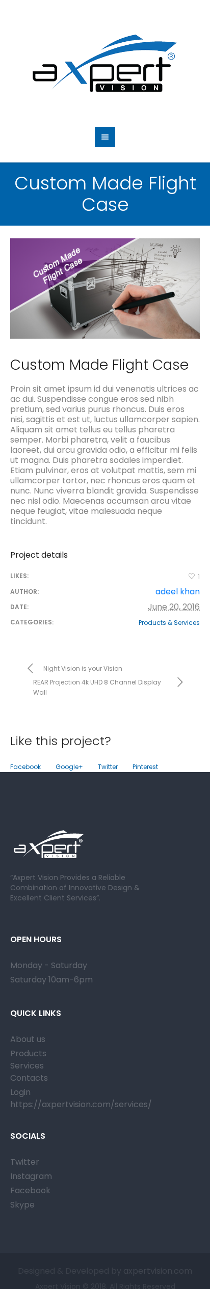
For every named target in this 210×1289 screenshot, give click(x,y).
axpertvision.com (156, 1271)
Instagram (31, 1176)
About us (27, 1039)
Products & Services (169, 622)
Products (28, 1053)
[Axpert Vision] (105, 63)
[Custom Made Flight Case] (105, 288)
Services (27, 1066)
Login (20, 1092)
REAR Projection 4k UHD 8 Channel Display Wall (97, 687)
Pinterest (145, 766)
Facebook (25, 766)
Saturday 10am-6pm (51, 979)
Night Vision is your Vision (82, 668)
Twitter (108, 766)
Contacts (29, 1078)
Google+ (69, 766)
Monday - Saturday (48, 965)
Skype (22, 1205)
